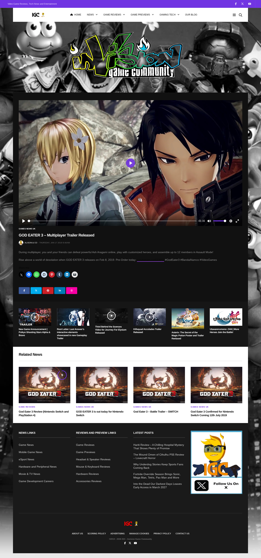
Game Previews (140, 14)
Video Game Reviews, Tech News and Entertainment (32, 4)
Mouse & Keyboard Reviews (93, 466)
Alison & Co (31, 243)
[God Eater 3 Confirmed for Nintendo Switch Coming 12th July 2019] (216, 385)
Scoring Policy (97, 533)
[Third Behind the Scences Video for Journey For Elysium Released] (111, 315)
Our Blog (191, 14)
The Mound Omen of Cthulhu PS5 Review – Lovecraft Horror (158, 456)
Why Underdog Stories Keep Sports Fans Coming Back (158, 466)
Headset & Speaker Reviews (93, 459)
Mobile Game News (30, 452)
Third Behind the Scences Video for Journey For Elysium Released (110, 329)
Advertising (117, 533)
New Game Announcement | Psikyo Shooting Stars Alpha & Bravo (34, 332)
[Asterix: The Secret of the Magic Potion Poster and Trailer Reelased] (188, 318)
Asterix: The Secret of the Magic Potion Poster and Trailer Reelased (188, 335)
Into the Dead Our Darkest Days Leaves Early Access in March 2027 (157, 485)
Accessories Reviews (88, 481)
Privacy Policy (162, 533)
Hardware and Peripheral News (38, 466)
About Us (77, 533)
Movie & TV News (29, 473)
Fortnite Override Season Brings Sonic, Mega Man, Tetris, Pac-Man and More (157, 476)
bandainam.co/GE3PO (150, 259)
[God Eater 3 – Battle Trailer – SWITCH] (159, 385)
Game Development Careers (36, 481)
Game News (26, 444)
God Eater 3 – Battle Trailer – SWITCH (155, 411)
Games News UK (27, 229)
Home (77, 14)
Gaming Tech (168, 14)
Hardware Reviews (87, 473)
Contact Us (182, 533)
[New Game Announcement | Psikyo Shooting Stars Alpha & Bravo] (35, 317)
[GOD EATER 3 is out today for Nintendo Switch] (102, 385)
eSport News (26, 459)
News (90, 14)
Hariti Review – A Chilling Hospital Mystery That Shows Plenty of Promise (158, 446)
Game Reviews (112, 14)
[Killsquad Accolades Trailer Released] (149, 317)
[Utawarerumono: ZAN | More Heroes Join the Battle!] (226, 317)
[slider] (112, 221)
